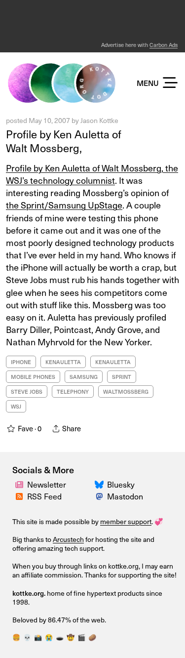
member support (125, 521)
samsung (84, 376)
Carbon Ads (163, 44)
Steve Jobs (26, 391)
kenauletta (63, 362)
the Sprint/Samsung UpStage (64, 205)
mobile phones (33, 376)
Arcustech (68, 539)
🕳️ (60, 637)
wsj (16, 406)
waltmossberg (125, 391)
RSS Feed (44, 496)
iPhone (21, 362)
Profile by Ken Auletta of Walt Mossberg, (63, 141)
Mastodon (125, 496)
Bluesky (121, 484)
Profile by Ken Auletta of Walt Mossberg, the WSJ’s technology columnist (92, 174)
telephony (73, 391)
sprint (121, 376)
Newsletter (46, 484)
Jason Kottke (99, 120)
